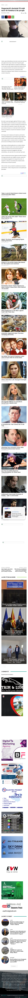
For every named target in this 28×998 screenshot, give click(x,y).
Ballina (2, 5)
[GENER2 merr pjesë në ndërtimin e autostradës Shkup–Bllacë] (5, 950)
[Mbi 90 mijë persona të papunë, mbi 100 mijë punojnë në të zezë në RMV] (5, 960)
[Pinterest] (9, 17)
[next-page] (5, 667)
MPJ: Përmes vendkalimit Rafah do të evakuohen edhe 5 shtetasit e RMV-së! (21, 570)
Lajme (6, 5)
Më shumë (13, 966)
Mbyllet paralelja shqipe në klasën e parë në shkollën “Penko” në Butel (14, 604)
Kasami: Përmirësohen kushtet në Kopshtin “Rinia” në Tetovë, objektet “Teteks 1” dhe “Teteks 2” (14, 660)
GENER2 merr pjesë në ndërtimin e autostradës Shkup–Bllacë (16, 951)
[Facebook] (2, 17)
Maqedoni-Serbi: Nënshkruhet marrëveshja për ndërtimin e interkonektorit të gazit (14, 632)
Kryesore (12, 957)
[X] (6, 17)
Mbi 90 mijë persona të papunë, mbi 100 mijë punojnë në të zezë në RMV (18, 961)
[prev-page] (2, 667)
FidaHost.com (24, 997)
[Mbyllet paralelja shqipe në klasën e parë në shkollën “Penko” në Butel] (14, 593)
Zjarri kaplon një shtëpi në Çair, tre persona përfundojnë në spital (6, 570)
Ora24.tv (4, 995)
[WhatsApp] (12, 17)
